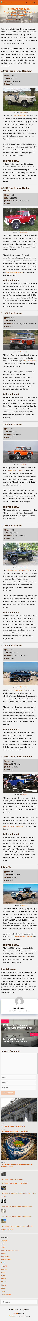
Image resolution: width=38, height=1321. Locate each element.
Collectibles (5, 1256)
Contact (16, 1309)
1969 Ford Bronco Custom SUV (18, 570)
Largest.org (19, 1316)
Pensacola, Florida (14, 470)
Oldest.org (27, 1316)
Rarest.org (21, 1313)
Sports (3, 1285)
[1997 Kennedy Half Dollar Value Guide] (3, 1212)
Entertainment (6, 1260)
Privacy (21, 1309)
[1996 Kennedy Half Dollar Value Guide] (3, 1202)
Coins (3, 1253)
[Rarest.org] (6, 3)
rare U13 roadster (20, 116)
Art (2, 1244)
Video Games (6, 1294)
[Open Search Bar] (26, 3)
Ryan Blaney (18, 690)
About (11, 1309)
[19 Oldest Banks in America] (19, 1120)
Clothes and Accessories (9, 1250)
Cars (3, 1247)
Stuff (30, 19)
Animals (3, 1129)
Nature (3, 1275)
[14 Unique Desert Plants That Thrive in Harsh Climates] (3, 1222)
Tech (3, 1291)
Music (3, 1272)
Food (3, 1263)
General (4, 1266)
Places (3, 1124)
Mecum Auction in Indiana (23, 937)
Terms (27, 1309)
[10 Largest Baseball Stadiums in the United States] (19, 1158)
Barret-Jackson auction (14, 272)
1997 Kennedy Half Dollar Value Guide (16, 1216)
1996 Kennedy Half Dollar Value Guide (16, 1206)
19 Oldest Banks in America (13, 1126)
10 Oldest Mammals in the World (15, 1131)
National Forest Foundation (13, 826)
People (3, 1278)
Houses (4, 1269)
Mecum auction (29, 361)
